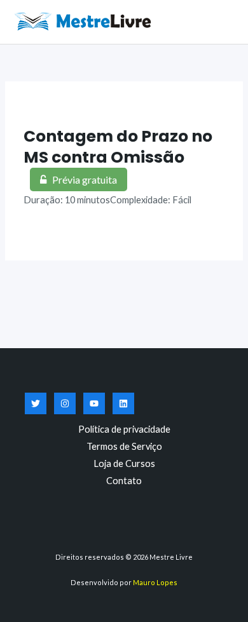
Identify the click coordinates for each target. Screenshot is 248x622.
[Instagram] (65, 403)
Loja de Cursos (124, 463)
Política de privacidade (124, 429)
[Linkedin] (123, 403)
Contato (124, 480)
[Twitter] (35, 403)
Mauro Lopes (155, 582)
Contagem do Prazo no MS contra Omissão (118, 146)
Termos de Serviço (124, 446)
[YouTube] (94, 403)
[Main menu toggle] (222, 21)
